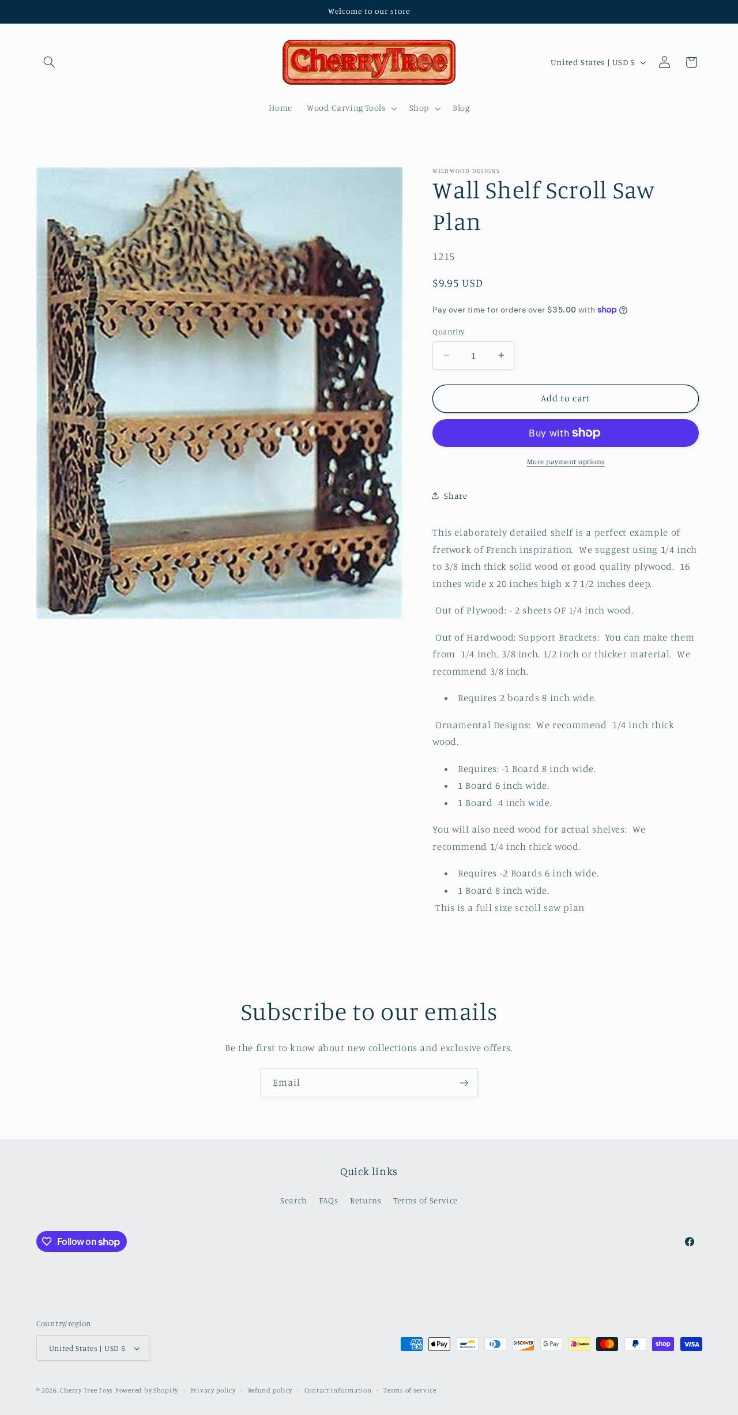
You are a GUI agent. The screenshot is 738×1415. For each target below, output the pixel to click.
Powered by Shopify (146, 1390)
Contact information (338, 1390)
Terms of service (409, 1390)
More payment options (566, 461)
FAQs (328, 1201)
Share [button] (455, 495)
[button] (49, 62)
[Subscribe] (464, 1082)
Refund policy (270, 1390)
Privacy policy (213, 1390)
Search (293, 1201)
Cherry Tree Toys (86, 1390)
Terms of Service (425, 1201)
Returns (365, 1201)
